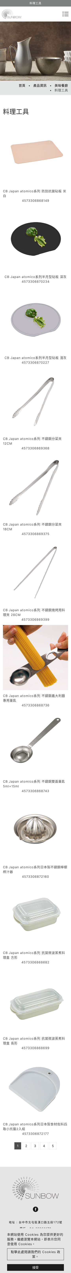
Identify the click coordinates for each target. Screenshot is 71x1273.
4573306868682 (35, 962)
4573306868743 (35, 791)
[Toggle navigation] (65, 14)
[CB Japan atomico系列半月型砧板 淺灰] (35, 319)
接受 (35, 1267)
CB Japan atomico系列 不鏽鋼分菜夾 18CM (32, 526)
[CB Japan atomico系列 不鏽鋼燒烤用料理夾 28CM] (35, 572)
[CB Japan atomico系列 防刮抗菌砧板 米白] (35, 153)
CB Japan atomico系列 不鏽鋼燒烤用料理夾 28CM (34, 612)
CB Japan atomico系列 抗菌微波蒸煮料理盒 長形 (34, 1040)
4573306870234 (36, 282)
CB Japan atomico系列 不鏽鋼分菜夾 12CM (32, 441)
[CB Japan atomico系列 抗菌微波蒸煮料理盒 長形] (35, 1000)
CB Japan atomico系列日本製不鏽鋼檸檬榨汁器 (35, 869)
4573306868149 (35, 201)
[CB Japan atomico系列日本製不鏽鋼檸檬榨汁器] (35, 829)
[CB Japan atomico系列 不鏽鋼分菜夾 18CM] (35, 486)
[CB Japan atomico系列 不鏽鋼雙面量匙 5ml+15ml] (35, 743)
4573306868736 (36, 705)
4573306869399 (35, 619)
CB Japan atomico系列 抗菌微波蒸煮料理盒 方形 (34, 955)
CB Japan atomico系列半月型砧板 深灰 (36, 277)
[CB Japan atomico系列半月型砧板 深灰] (35, 238)
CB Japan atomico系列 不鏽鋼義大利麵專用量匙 (34, 698)
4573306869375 (36, 534)
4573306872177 (35, 1134)
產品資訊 (40, 85)
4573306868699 (35, 1048)
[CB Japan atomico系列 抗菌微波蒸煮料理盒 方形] (35, 914)
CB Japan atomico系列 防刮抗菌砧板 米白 (34, 193)
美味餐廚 (61, 85)
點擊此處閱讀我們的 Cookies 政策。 (35, 1254)
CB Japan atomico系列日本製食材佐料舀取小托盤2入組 (35, 1126)
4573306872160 (35, 877)
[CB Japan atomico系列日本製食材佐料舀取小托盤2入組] (35, 1086)
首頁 (22, 85)
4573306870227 (35, 362)
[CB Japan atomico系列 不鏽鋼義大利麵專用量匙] (35, 657)
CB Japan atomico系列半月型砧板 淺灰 (36, 358)
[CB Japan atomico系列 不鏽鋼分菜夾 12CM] (35, 400)
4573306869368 (35, 448)
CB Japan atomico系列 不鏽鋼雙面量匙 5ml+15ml (34, 783)
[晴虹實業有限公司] (11, 14)
